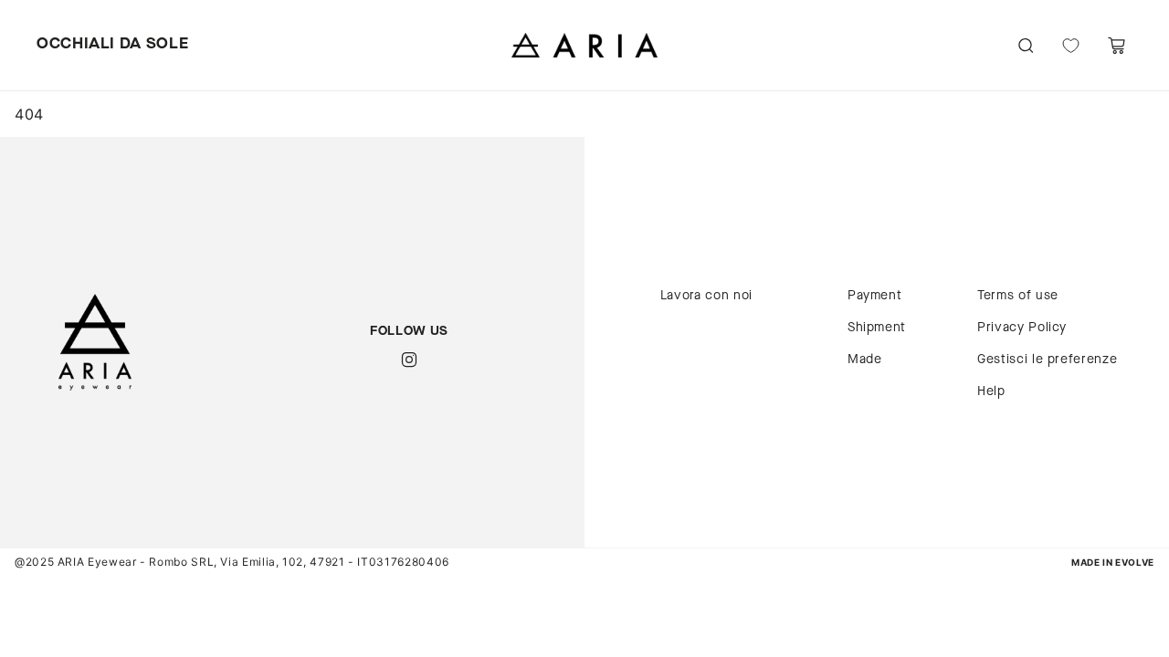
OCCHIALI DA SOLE (112, 44)
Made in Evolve (1112, 563)
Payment (874, 295)
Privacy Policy (1022, 327)
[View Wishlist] (1071, 45)
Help (991, 391)
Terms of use (1017, 295)
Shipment (877, 327)
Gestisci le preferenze (1047, 359)
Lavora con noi (706, 295)
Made (865, 359)
